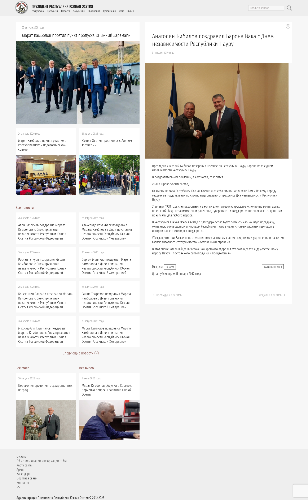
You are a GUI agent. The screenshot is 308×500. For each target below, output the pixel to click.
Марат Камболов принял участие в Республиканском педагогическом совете (42, 145)
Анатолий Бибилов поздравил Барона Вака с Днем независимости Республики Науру (213, 40)
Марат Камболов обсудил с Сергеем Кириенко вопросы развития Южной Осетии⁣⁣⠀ (107, 390)
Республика (38, 11)
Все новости (25, 207)
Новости (65, 11)
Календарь (23, 474)
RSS (19, 487)
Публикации (109, 11)
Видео (130, 11)
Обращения (94, 11)
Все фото (22, 368)
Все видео (86, 368)
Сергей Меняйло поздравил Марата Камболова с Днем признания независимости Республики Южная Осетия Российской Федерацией (106, 266)
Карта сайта (24, 465)
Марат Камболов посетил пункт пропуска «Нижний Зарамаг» (76, 35)
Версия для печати (273, 266)
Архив (20, 470)
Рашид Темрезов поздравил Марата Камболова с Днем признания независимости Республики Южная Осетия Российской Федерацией (106, 300)
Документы (79, 11)
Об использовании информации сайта (42, 461)
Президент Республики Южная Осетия (62, 6)
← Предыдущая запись (167, 295)
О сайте (21, 456)
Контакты (23, 483)
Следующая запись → (271, 295)
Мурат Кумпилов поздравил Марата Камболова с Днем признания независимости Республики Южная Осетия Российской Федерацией (106, 335)
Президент (52, 11)
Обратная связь (27, 478)
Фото (121, 11)
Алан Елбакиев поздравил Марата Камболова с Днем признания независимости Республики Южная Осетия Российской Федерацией (42, 232)
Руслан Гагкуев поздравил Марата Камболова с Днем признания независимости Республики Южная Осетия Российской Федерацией (42, 266)
